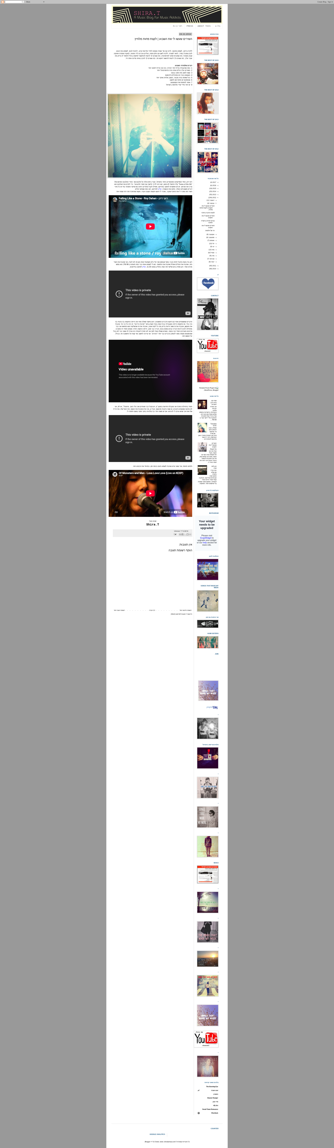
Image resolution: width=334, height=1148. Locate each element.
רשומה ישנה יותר (119, 610)
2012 (214, 197)
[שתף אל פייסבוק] (182, 534)
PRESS (190, 26)
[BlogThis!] (187, 534)
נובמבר (211, 203)
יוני (213, 246)
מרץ (212, 256)
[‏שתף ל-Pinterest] (180, 534)
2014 (214, 191)
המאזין (215, 1094)
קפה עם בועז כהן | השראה (213, 402)
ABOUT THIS (204, 26)
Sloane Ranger (212, 1098)
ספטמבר (211, 237)
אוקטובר (211, 234)
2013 (214, 194)
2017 (214, 182)
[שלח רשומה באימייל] (175, 534)
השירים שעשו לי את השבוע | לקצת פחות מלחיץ (207, 208)
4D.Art (215, 1105)
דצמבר (211, 200)
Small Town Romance (210, 1109)
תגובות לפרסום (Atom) (178, 614)
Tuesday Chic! (213, 425)
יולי (213, 243)
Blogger (147, 1142)
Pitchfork (214, 1113)
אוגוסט (211, 240)
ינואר (212, 262)
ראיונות (177, 26)
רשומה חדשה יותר (186, 610)
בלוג (217, 26)
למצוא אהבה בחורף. (208, 213)
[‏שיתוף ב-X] (185, 534)
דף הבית (152, 610)
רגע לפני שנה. (214, 467)
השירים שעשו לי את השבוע (208, 217)
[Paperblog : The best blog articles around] (212, 709)
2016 (214, 185)
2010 (214, 269)
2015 (214, 188)
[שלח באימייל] (190, 534)
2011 (214, 266)
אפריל (212, 253)
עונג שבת (214, 1090)
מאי (212, 250)
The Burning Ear (212, 1087)
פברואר (211, 259)
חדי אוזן (215, 1102)
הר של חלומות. (210, 230)
